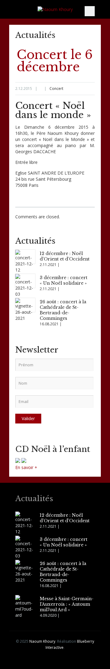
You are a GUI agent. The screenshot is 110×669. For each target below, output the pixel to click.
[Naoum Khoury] (55, 9)
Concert (56, 88)
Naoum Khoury (42, 641)
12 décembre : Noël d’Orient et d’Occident (65, 256)
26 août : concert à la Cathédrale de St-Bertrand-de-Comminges (63, 310)
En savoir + (26, 467)
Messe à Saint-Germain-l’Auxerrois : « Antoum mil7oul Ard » (67, 604)
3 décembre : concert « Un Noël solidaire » (63, 280)
